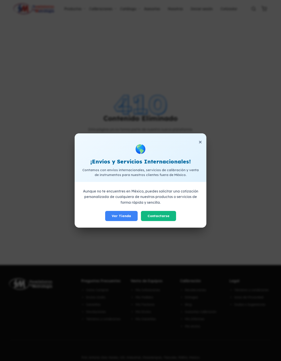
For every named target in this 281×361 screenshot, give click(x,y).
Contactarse (158, 216)
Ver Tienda (121, 216)
